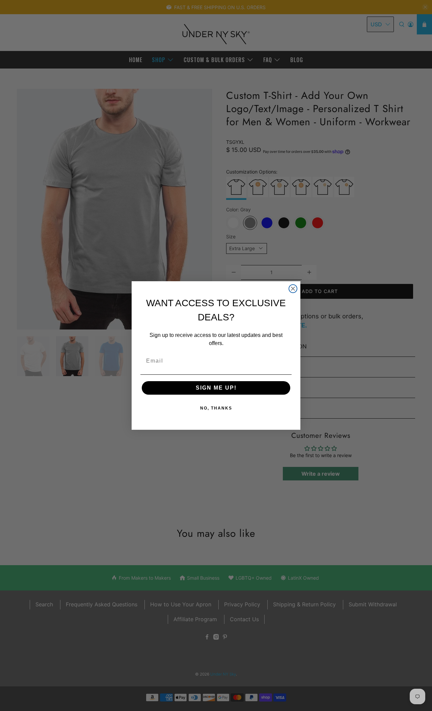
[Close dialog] (293, 289)
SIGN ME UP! (216, 388)
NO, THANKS (216, 408)
